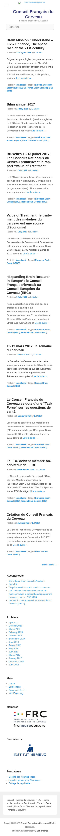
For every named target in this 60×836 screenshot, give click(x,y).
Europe (38, 85)
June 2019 (14, 642)
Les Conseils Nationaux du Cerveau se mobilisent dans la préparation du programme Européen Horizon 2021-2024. (30, 593)
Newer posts (49, 565)
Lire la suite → (23, 78)
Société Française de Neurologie (24, 780)
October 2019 (15, 635)
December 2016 (16, 661)
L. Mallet (38, 52)
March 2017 (14, 655)
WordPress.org (16, 693)
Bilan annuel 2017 (21, 104)
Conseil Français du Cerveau (33, 14)
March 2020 (14, 629)
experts (17, 140)
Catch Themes (41, 831)
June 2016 (14, 664)
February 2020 (16, 632)
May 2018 (13, 648)
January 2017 (15, 658)
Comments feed (16, 690)
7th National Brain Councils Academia (27, 581)
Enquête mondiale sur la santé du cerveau (29, 587)
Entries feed (14, 687)
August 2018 (15, 645)
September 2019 (17, 638)
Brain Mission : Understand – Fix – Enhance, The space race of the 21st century (30, 44)
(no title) (13, 584)
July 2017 (13, 651)
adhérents (40, 137)
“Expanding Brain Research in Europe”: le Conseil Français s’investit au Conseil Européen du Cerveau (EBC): (28, 285)
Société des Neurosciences (22, 777)
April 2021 (13, 622)
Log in (12, 683)
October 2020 (15, 626)
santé (9, 91)
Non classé (21, 85)
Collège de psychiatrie (19, 783)
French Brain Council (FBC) (40, 88)
